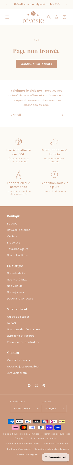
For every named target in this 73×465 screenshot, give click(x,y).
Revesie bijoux (20, 433)
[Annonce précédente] (6, 4)
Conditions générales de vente (51, 449)
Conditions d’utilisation (55, 443)
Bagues (12, 223)
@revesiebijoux (17, 373)
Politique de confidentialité (23, 443)
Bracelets (13, 242)
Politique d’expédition (19, 449)
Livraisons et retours (20, 336)
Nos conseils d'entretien (23, 329)
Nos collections (17, 255)
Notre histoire (16, 273)
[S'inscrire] (62, 115)
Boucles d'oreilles (18, 230)
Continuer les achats (36, 64)
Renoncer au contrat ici (23, 342)
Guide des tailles (18, 317)
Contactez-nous (18, 360)
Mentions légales (29, 454)
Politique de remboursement (42, 438)
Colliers (12, 236)
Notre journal (15, 292)
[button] (7, 17)
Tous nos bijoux (17, 249)
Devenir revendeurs (20, 298)
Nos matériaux (17, 279)
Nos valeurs (15, 286)
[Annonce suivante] (66, 4)
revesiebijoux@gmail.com (24, 366)
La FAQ (11, 323)
